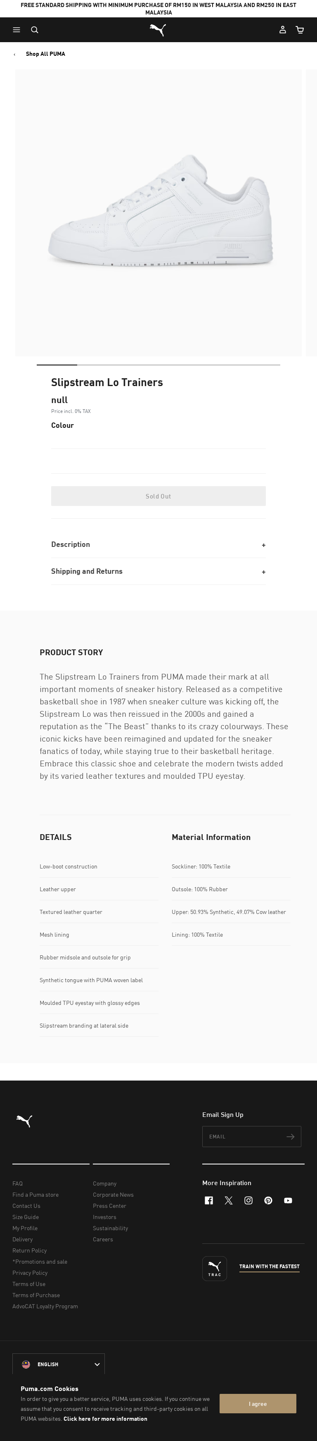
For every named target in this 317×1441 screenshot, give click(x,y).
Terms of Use (28, 1283)
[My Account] (283, 30)
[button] (18, 29)
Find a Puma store (35, 1194)
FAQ (17, 1183)
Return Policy (29, 1250)
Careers (103, 1239)
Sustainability (110, 1227)
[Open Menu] (18, 29)
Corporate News (113, 1194)
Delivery (22, 1239)
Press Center (109, 1205)
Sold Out (158, 496)
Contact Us (26, 1205)
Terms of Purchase (36, 1294)
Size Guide (25, 1216)
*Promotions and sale (39, 1261)
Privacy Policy (29, 1272)
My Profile (25, 1227)
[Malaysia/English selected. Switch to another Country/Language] (58, 1364)
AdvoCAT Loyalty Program (45, 1306)
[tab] (57, 365)
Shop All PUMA (45, 53)
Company (104, 1183)
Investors (104, 1216)
